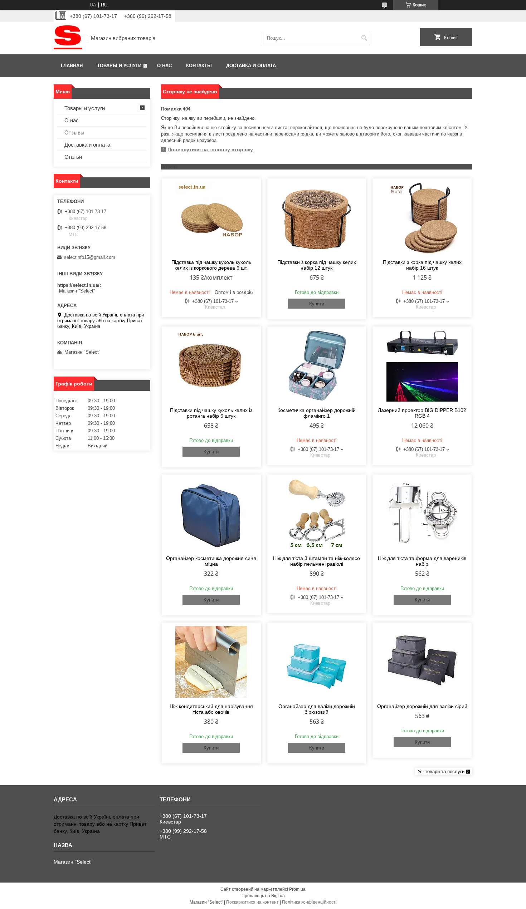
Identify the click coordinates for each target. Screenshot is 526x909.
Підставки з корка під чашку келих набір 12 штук (316, 265)
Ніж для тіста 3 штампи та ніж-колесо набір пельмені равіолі (316, 561)
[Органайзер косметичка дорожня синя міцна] (211, 514)
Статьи (73, 157)
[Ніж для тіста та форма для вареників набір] (422, 514)
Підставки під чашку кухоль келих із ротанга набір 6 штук (211, 413)
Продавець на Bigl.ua (263, 895)
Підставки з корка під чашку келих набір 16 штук (422, 265)
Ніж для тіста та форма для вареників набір (422, 561)
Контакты (199, 65)
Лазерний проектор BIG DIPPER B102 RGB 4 (422, 413)
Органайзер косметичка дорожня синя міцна (211, 561)
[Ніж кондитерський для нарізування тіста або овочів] (211, 662)
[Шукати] (364, 38)
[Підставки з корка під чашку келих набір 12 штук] (317, 218)
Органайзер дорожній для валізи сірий (422, 706)
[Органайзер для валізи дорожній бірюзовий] (317, 662)
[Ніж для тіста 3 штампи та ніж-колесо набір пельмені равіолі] (317, 514)
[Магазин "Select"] (68, 38)
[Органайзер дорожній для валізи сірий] (422, 662)
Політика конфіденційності (309, 902)
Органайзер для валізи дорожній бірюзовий (316, 709)
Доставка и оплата (251, 65)
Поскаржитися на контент (252, 902)
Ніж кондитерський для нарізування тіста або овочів (211, 709)
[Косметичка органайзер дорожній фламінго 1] (317, 366)
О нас (164, 65)
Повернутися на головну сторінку (210, 149)
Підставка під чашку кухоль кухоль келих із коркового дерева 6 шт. (211, 265)
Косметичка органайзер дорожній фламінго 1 (316, 413)
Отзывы (74, 132)
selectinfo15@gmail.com (89, 257)
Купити (316, 303)
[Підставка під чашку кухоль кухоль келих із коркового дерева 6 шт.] (211, 218)
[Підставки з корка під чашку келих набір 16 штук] (422, 218)
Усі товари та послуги (441, 771)
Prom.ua (297, 889)
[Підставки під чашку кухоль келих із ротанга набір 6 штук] (211, 366)
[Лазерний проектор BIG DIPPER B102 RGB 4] (422, 366)
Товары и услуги (119, 65)
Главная (72, 65)
